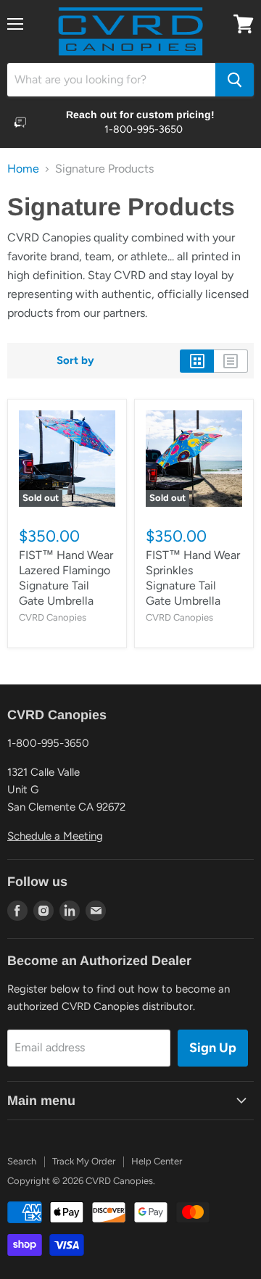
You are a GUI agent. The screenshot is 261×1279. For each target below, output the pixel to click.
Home (23, 168)
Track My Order (83, 1161)
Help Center (156, 1161)
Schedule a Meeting (55, 836)
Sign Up (212, 1048)
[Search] (234, 79)
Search (21, 1161)
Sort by (75, 361)
